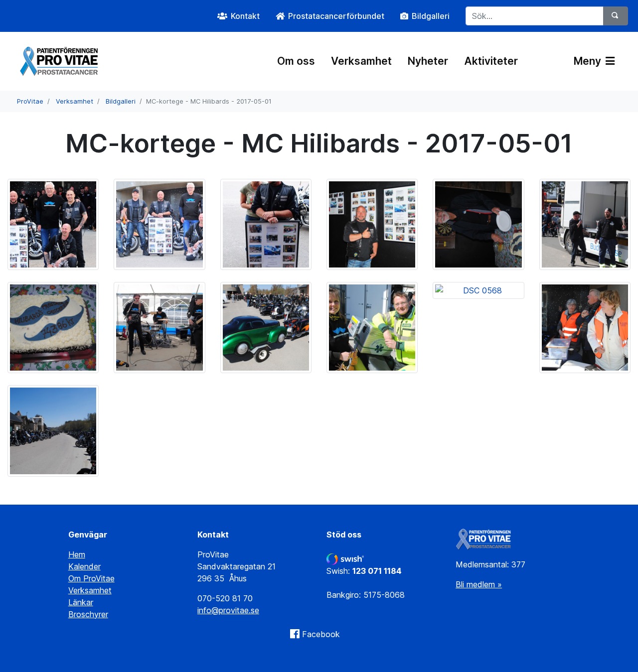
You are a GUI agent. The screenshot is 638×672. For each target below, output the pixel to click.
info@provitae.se (228, 610)
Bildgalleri (121, 101)
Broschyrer (88, 614)
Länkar (80, 602)
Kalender (84, 566)
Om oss (296, 61)
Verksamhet (361, 61)
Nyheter (428, 61)
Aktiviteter (491, 61)
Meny (589, 61)
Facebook (321, 634)
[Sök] (615, 15)
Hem (76, 554)
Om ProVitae (91, 578)
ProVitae (30, 101)
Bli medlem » (479, 584)
